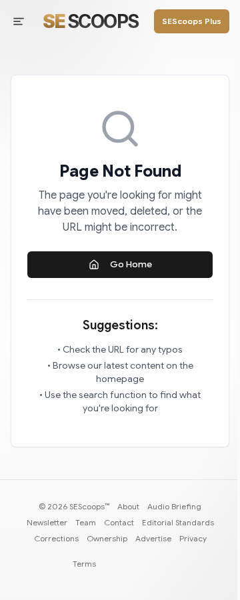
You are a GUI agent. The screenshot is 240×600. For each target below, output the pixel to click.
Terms (84, 564)
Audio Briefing (174, 506)
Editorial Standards (178, 522)
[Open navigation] (18, 21)
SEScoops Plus (191, 21)
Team (85, 522)
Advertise (153, 538)
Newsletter (47, 522)
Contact (119, 522)
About (128, 506)
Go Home (131, 264)
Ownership (107, 538)
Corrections (56, 538)
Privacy (193, 538)
